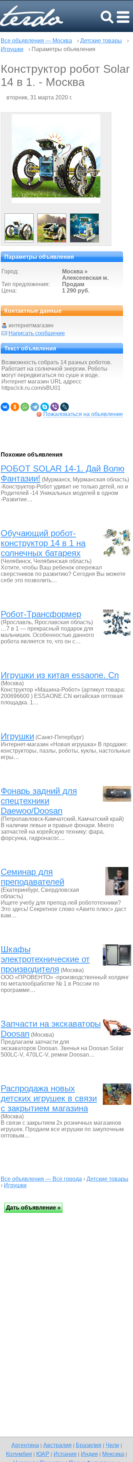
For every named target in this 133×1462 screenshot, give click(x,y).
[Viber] (54, 407)
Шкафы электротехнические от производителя (45, 959)
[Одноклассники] (15, 407)
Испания (65, 1454)
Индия (89, 1454)
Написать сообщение (37, 333)
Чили (112, 1445)
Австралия (57, 1445)
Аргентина (25, 1445)
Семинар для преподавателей (32, 877)
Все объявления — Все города (41, 1179)
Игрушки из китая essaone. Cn (60, 675)
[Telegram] (35, 407)
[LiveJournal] (64, 407)
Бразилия (88, 1445)
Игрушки (12, 49)
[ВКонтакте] (5, 407)
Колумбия (19, 1454)
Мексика (113, 1454)
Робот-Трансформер (41, 614)
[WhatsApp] (25, 407)
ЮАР (42, 1454)
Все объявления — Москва (36, 41)
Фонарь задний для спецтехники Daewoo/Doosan (39, 800)
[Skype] (44, 407)
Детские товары (101, 41)
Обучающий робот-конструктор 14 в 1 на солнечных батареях (43, 543)
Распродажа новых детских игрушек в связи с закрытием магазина (49, 1098)
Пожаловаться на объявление (83, 414)
